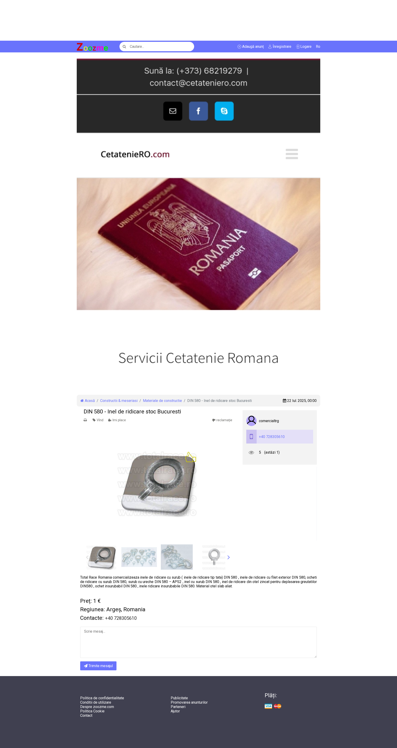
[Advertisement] (138, 20)
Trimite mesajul (100, 666)
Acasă (89, 400)
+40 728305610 (272, 437)
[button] (228, 557)
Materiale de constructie (162, 400)
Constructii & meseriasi (119, 400)
